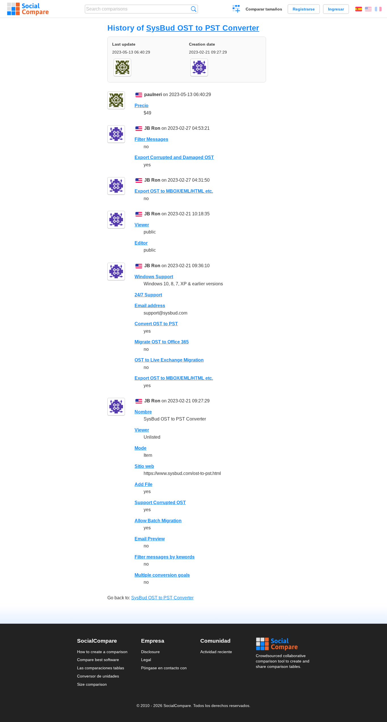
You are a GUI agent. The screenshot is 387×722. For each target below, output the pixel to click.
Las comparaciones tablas (100, 668)
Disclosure (150, 651)
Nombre (143, 411)
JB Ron (152, 128)
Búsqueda (193, 9)
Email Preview (150, 538)
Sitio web (144, 466)
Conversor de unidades (98, 676)
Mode (140, 448)
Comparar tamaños (264, 9)
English (368, 9)
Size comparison (92, 684)
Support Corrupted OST (160, 502)
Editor (141, 243)
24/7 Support (148, 294)
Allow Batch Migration (158, 520)
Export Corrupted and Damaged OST (174, 157)
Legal (146, 659)
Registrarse (304, 9)
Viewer (142, 224)
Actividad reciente (216, 651)
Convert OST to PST (156, 323)
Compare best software (98, 659)
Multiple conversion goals (162, 575)
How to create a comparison (102, 651)
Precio (141, 105)
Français (378, 9)
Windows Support (154, 276)
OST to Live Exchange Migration (169, 360)
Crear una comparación (236, 10)
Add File (143, 484)
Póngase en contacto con (164, 668)
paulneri (153, 94)
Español (358, 9)
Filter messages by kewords (165, 557)
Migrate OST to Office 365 (162, 341)
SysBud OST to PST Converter (202, 28)
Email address (150, 305)
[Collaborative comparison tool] (28, 9)
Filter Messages (151, 139)
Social (283, 644)
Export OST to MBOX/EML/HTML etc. (174, 191)
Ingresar (336, 9)
